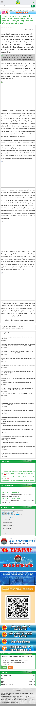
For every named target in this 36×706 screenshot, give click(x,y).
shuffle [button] (19, 512)
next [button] (8, 513)
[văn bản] (18, 641)
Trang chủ (18, 690)
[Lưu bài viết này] (33, 29)
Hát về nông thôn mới (7, 519)
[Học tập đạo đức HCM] (18, 11)
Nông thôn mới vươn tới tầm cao (10, 531)
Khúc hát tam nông (7, 528)
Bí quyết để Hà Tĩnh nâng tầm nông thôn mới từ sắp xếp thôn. (18, 478)
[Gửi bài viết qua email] (26, 29)
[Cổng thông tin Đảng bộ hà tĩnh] (18, 550)
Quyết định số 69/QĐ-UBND (11, 490)
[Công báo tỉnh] (18, 627)
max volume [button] (21, 514)
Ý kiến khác (6, 664)
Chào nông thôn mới (7, 522)
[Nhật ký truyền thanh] (18, 648)
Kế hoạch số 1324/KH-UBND (11, 502)
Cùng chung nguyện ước (8, 525)
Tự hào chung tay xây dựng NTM (10, 517)
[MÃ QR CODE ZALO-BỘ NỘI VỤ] (18, 604)
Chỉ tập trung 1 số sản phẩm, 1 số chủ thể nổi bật (16, 660)
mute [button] (15, 514)
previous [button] (3, 513)
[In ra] (30, 29)
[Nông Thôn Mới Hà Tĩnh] (18, 2)
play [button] (5, 513)
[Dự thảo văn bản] (18, 578)
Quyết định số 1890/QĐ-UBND (11, 496)
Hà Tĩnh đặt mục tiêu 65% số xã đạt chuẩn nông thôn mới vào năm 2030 (18, 475)
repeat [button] (17, 512)
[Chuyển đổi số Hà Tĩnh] (18, 562)
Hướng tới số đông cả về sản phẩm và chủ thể (15, 662)
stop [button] (12, 513)
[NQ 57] (18, 541)
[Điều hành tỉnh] (18, 634)
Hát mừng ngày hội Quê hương (10, 533)
